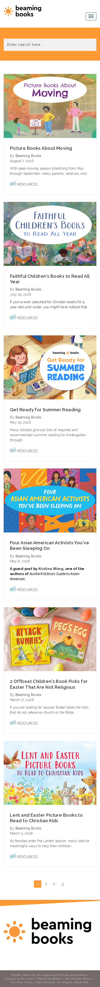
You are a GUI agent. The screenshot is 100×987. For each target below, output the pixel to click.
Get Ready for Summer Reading (45, 409)
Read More (50, 106)
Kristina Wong (51, 569)
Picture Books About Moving (41, 148)
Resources (27, 184)
